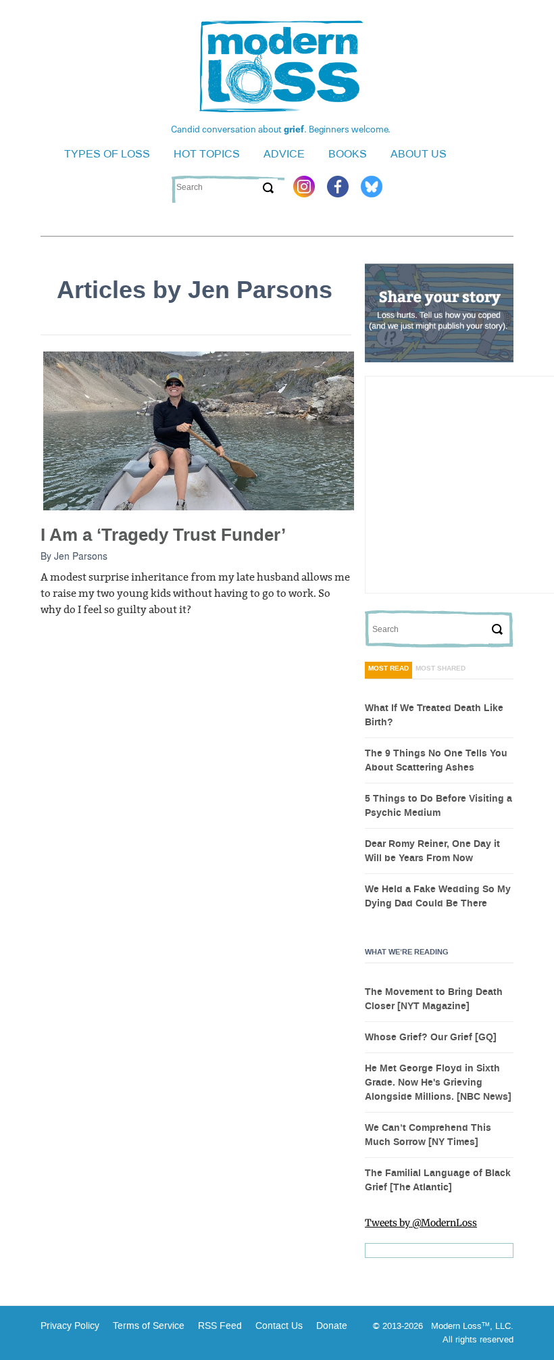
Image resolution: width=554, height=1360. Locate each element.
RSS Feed (220, 1325)
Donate (331, 1325)
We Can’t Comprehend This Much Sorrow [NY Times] (428, 1135)
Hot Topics (207, 154)
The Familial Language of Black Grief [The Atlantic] (438, 1180)
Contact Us (279, 1325)
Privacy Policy (70, 1325)
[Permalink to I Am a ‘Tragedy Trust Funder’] (198, 430)
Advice (284, 154)
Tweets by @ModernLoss (421, 1223)
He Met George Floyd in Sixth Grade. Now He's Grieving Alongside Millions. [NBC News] (438, 1083)
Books (347, 154)
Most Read (388, 668)
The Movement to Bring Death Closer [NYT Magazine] (434, 999)
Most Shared (440, 668)
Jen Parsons (80, 555)
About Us (419, 154)
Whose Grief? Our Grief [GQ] (431, 1037)
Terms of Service (147, 1325)
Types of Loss (107, 154)
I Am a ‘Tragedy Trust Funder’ (163, 535)
